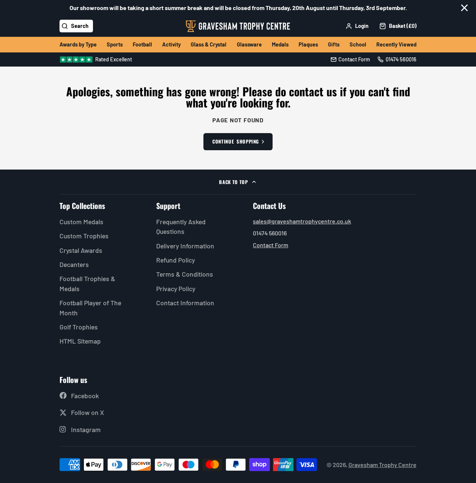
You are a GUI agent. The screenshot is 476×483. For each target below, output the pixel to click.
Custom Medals (81, 222)
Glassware (249, 44)
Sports (115, 44)
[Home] (238, 26)
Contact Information (185, 303)
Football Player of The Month (90, 307)
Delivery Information (185, 246)
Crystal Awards (81, 250)
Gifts (334, 44)
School (358, 44)
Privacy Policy (175, 288)
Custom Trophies (84, 236)
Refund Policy (175, 260)
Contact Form (270, 244)
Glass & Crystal (208, 44)
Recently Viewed (396, 44)
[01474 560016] (396, 59)
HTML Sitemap (80, 341)
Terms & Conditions (184, 274)
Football (142, 44)
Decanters (74, 264)
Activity (171, 44)
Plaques (308, 44)
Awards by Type (78, 44)
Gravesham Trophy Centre (382, 464)
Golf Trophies (79, 327)
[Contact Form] (350, 59)
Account (357, 26)
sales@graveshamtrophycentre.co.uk (302, 221)
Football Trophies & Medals (87, 283)
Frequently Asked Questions (181, 226)
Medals (280, 44)
